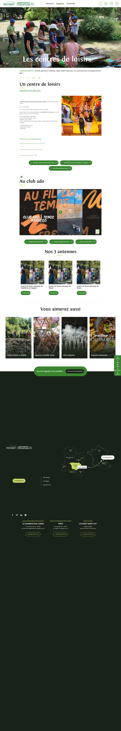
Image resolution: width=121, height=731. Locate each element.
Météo (117, 362)
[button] (106, 3)
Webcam (118, 358)
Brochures (117, 370)
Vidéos (117, 366)
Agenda (117, 374)
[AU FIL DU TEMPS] (60, 212)
